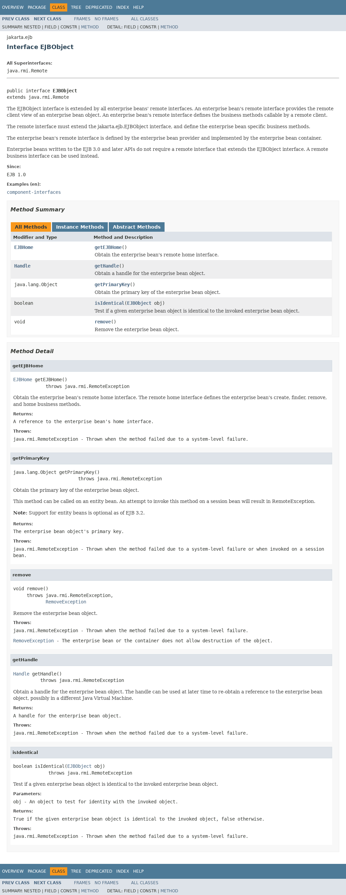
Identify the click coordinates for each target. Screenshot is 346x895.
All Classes (144, 19)
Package (37, 7)
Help (138, 7)
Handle (22, 266)
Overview (13, 7)
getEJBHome (108, 247)
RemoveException (66, 601)
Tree (76, 7)
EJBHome (23, 247)
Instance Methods (80, 227)
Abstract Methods (136, 227)
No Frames (107, 19)
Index (122, 7)
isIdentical (109, 303)
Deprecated (98, 7)
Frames (82, 19)
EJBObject (139, 303)
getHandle (107, 266)
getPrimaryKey (112, 284)
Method (90, 27)
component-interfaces (34, 192)
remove (103, 321)
